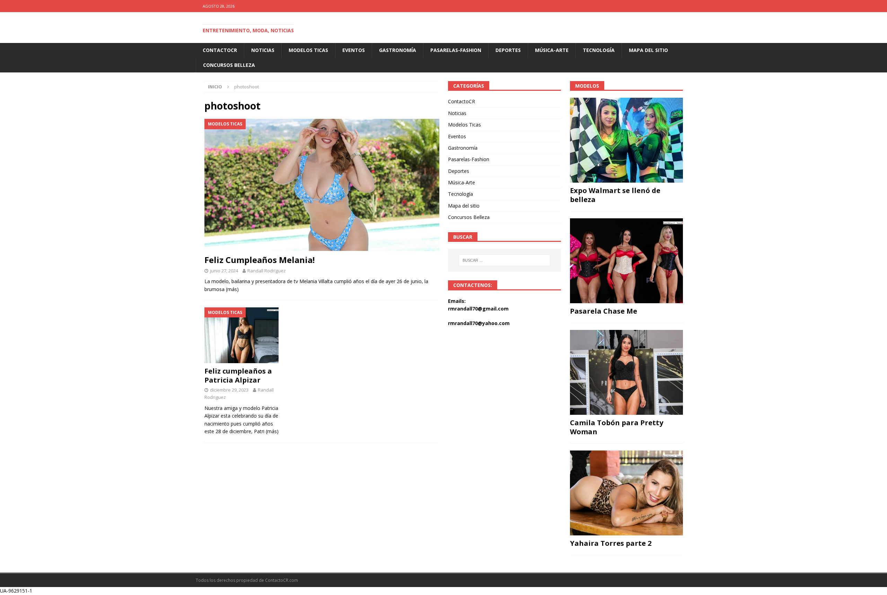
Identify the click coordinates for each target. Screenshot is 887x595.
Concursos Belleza (229, 65)
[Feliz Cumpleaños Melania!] (321, 185)
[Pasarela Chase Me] (626, 260)
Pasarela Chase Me (603, 311)
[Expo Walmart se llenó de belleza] (626, 140)
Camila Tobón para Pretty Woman (616, 427)
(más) (232, 289)
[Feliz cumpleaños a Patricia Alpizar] (241, 335)
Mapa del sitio (648, 50)
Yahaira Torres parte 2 (610, 543)
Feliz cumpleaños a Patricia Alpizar (238, 375)
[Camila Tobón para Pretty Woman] (626, 372)
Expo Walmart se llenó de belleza (615, 195)
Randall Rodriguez (266, 271)
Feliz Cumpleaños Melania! (259, 259)
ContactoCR (220, 50)
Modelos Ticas (308, 50)
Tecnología (599, 50)
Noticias (262, 50)
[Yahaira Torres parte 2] (626, 492)
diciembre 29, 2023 (229, 390)
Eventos (353, 50)
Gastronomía (397, 50)
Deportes (508, 50)
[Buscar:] (505, 260)
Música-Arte (552, 50)
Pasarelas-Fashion (455, 50)
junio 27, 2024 (224, 271)
